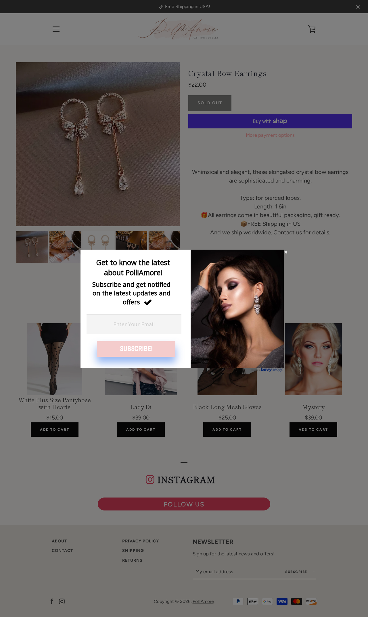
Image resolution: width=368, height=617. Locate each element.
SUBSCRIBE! (136, 349)
